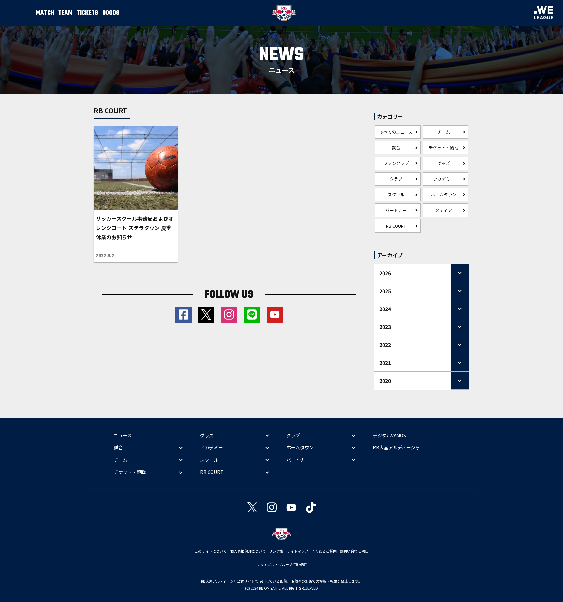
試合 (396, 147)
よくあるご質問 (324, 551)
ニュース (123, 435)
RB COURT (396, 226)
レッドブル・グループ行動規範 (282, 564)
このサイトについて (211, 551)
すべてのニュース (396, 132)
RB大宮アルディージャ (396, 447)
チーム (443, 132)
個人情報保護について (248, 551)
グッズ (443, 163)
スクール (396, 194)
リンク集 (276, 551)
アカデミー (443, 179)
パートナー (396, 210)
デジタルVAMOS (389, 435)
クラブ (396, 179)
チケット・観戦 (443, 147)
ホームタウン (443, 194)
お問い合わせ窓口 (354, 551)
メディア (443, 210)
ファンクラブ (396, 163)
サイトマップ (297, 551)
